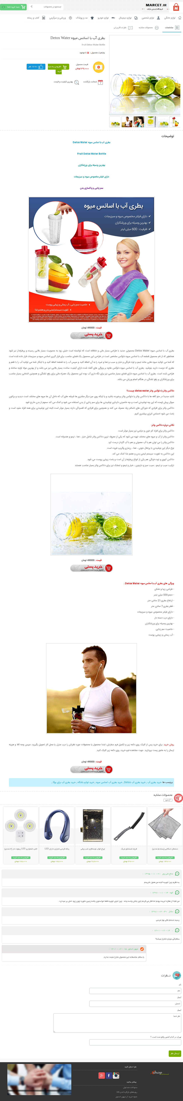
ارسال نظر (174, 1053)
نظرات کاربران (120, 28)
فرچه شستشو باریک (129, 849)
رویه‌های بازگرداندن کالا (127, 1092)
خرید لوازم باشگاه (86, 782)
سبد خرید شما (13, 7)
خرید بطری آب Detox (134, 782)
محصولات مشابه (146, 28)
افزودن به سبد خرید (55, 69)
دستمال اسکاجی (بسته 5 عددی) (165, 849)
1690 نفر (32, 67)
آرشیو (167, 800)
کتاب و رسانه (33, 18)
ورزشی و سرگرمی (57, 18)
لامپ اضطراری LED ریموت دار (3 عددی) (20, 849)
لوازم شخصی (148, 18)
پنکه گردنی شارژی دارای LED (57, 849)
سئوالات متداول (130, 1087)
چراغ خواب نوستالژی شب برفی (93, 849)
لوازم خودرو (103, 18)
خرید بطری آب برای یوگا (64, 782)
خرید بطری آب (154, 782)
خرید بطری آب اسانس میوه (109, 782)
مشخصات (169, 28)
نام (180, 984)
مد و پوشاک (82, 18)
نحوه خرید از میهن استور (126, 1097)
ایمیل (179, 997)
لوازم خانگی (169, 18)
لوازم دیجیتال (125, 18)
